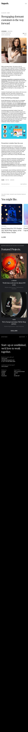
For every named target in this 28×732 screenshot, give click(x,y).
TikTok (3, 374)
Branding (10, 31)
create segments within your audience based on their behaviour (13, 104)
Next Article (24, 184)
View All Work (14, 330)
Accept (4, 729)
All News (3, 237)
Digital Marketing (5, 35)
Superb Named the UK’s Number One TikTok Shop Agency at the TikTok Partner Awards (11, 230)
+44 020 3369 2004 (10, 361)
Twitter (7, 180)
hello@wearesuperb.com (8, 360)
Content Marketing (6, 33)
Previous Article (5, 184)
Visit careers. (4, 366)
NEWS (8, 13)
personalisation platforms (8, 164)
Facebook (4, 375)
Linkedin (12, 180)
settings (16, 727)
